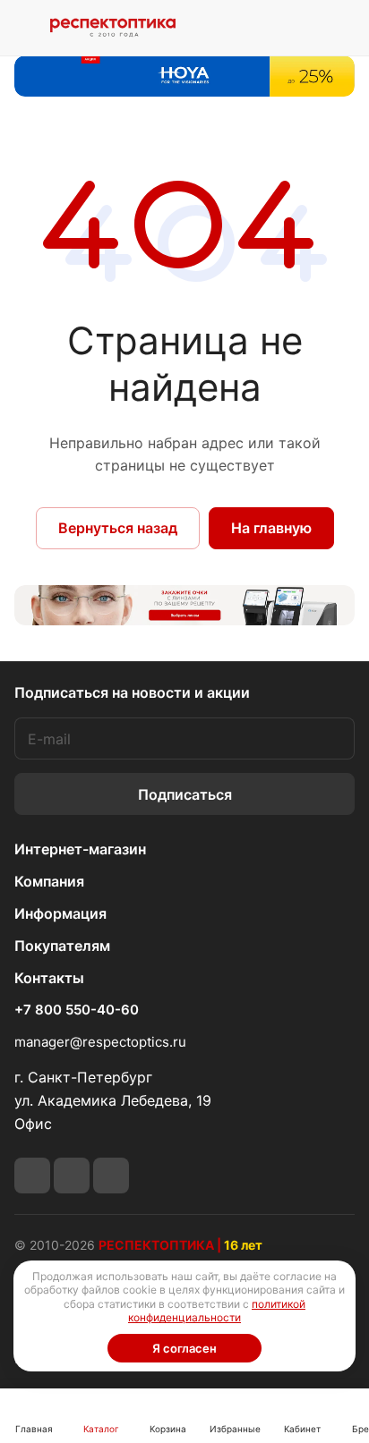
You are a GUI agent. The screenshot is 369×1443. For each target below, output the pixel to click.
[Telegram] (32, 1175)
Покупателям (62, 946)
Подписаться (185, 794)
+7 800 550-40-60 (76, 1010)
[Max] (111, 1175)
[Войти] (300, 28)
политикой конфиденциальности (216, 1311)
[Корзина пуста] (340, 28)
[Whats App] (72, 1175)
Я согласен (184, 1348)
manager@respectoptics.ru (100, 1041)
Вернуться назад (117, 528)
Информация (60, 913)
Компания (49, 881)
